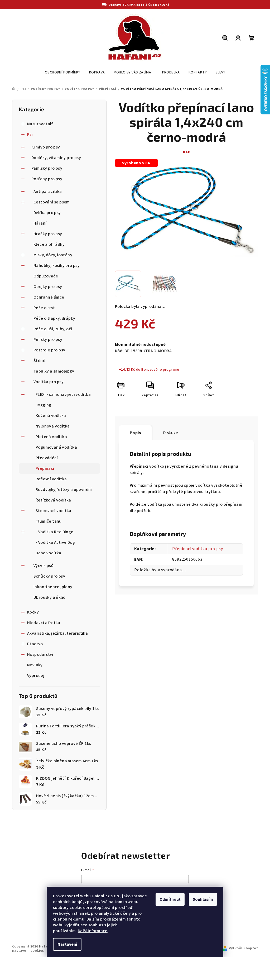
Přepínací (45, 468)
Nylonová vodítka (53, 426)
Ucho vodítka (48, 553)
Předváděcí (47, 458)
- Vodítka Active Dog (55, 542)
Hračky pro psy (47, 234)
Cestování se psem (51, 202)
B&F (186, 152)
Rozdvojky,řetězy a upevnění (64, 490)
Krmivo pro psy (45, 147)
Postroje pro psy (49, 350)
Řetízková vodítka (53, 500)
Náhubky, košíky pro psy (56, 265)
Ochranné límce (48, 297)
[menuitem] (63, 72)
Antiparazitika (47, 191)
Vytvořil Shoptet (243, 948)
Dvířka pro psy (47, 213)
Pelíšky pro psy (47, 339)
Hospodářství (40, 654)
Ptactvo (35, 644)
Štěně (39, 361)
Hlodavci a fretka (43, 623)
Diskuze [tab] (170, 433)
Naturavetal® (40, 124)
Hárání (39, 223)
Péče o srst (44, 308)
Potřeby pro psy (46, 179)
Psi (30, 134)
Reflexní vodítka (51, 479)
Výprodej (35, 676)
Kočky (33, 612)
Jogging (43, 405)
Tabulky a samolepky (53, 371)
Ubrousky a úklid (49, 597)
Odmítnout (170, 899)
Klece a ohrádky (49, 244)
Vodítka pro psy (48, 382)
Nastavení (67, 944)
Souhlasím (203, 899)
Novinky (35, 665)
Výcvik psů (43, 566)
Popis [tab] (135, 433)
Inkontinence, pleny (53, 587)
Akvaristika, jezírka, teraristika (57, 633)
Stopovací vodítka (53, 511)
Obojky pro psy (47, 287)
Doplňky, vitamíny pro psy (56, 158)
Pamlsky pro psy (46, 168)
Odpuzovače (45, 276)
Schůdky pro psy (49, 576)
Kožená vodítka (51, 416)
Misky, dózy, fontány (52, 255)
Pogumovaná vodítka (56, 447)
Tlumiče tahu (49, 521)
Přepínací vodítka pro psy (197, 549)
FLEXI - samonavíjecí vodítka (63, 394)
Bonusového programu (160, 369)
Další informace (93, 931)
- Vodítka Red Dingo (55, 532)
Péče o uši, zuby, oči (52, 329)
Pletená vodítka (51, 437)
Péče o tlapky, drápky (54, 318)
